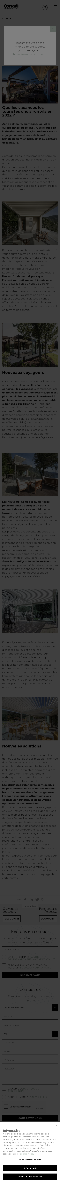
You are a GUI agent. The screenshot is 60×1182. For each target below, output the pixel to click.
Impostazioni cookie (30, 1159)
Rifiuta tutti (30, 1168)
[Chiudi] (56, 1126)
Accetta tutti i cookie (30, 1176)
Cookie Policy (27, 1154)
